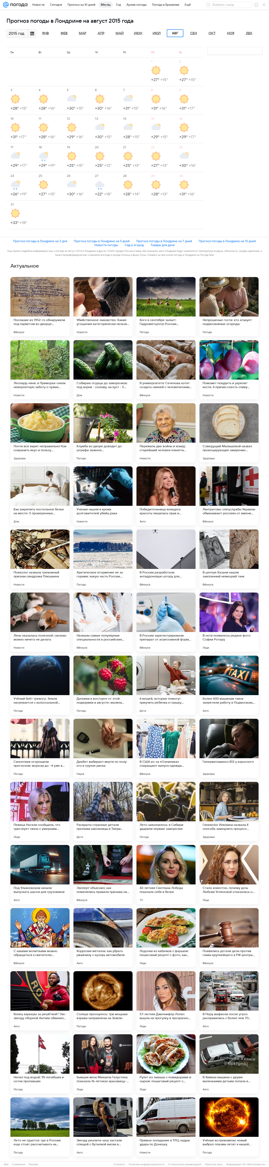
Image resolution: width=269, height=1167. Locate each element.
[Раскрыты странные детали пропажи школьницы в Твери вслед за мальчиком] (103, 811)
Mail (6, 1164)
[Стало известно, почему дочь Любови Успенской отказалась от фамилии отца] (229, 874)
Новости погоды (106, 245)
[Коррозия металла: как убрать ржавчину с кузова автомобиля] (103, 937)
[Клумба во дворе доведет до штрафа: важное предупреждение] (103, 432)
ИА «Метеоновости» (253, 1164)
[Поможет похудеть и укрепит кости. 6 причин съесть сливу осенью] (229, 369)
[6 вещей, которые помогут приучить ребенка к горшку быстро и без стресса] (166, 685)
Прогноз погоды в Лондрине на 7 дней (164, 241)
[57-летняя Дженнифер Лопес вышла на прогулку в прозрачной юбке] (166, 1000)
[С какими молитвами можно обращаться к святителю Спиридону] (40, 937)
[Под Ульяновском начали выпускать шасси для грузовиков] (40, 874)
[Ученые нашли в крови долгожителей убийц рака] (103, 496)
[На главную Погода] (18, 4)
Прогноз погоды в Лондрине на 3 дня (40, 241)
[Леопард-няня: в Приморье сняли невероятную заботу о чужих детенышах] (40, 369)
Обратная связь (214, 1164)
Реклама (33, 1164)
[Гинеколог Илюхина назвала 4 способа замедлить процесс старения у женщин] (229, 811)
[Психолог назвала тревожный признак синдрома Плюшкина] (40, 559)
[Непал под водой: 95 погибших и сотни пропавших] (40, 1063)
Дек (249, 33)
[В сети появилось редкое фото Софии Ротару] (229, 622)
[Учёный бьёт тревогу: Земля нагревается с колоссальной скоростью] (40, 685)
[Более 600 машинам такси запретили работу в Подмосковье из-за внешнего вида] (229, 685)
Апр (101, 33)
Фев (64, 33)
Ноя (230, 33)
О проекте (119, 1164)
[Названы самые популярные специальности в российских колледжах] (103, 622)
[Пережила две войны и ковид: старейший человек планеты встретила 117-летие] (166, 432)
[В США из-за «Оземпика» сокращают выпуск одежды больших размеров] (166, 748)
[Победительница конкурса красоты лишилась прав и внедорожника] (166, 496)
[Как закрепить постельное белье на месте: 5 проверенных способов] (40, 496)
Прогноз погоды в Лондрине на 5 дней (102, 241)
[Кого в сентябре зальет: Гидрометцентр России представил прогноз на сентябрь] (166, 306)
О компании (18, 1164)
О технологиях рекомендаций (184, 1164)
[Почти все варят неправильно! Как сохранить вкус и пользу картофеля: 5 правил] (40, 432)
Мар (82, 33)
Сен (193, 33)
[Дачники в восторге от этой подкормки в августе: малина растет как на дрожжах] (103, 685)
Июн (138, 33)
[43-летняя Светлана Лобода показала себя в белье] (166, 874)
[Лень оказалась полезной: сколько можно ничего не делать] (40, 622)
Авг (175, 33)
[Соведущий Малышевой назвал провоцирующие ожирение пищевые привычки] (229, 432)
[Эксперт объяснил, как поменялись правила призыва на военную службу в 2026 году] (103, 874)
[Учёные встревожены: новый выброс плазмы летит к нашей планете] (229, 1127)
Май (120, 33)
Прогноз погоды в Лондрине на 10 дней (227, 241)
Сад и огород (134, 245)
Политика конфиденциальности (146, 1164)
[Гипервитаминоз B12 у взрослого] (229, 748)
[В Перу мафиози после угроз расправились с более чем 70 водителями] (229, 1000)
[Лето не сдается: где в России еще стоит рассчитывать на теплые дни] (40, 1127)
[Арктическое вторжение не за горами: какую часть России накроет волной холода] (103, 559)
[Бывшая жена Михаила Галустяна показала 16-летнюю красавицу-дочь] (103, 1063)
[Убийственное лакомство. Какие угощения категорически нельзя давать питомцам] (103, 306)
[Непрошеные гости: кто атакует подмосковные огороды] (229, 306)
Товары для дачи (162, 245)
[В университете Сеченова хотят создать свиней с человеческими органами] (166, 369)
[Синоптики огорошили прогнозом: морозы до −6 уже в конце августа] (40, 748)
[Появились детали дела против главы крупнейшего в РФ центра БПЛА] (229, 937)
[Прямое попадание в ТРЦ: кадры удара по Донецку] (166, 1127)
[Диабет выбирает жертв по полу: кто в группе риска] (103, 748)
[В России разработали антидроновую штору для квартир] (166, 559)
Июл (157, 33)
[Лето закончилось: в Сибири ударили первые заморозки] (166, 811)
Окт (212, 33)
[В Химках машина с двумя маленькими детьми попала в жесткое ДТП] (229, 1063)
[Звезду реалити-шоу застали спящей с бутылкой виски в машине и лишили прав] (103, 1127)
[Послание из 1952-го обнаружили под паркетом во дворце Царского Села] (40, 306)
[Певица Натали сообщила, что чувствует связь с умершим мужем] (40, 811)
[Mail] (6, 4)
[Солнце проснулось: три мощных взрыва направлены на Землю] (103, 1000)
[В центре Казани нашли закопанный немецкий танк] (229, 559)
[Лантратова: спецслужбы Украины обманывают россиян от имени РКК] (229, 496)
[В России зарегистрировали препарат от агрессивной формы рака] (166, 622)
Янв (45, 33)
